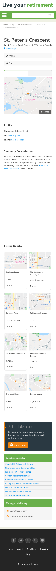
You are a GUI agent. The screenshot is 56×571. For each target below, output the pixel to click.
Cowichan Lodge (12, 272)
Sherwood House (12, 394)
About (20, 549)
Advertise (44, 549)
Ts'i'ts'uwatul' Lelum (38, 313)
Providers (31, 549)
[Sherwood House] (15, 382)
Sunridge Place (12, 313)
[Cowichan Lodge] (15, 260)
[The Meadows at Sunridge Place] (40, 260)
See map (45, 111)
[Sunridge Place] (15, 301)
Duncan (9, 285)
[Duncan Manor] (40, 382)
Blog (28, 554)
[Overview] (16, 73)
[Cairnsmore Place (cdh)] (15, 341)
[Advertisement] (28, 203)
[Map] (40, 73)
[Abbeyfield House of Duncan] (40, 341)
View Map (11, 48)
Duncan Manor (36, 394)
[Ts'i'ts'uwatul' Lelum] (40, 301)
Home (10, 549)
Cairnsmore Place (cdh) (15, 353)
